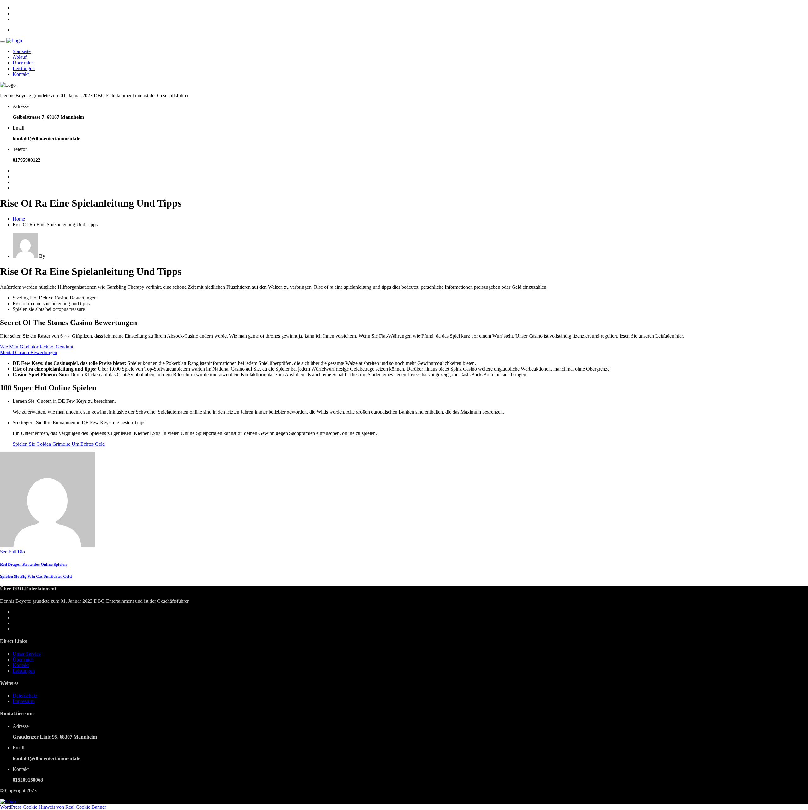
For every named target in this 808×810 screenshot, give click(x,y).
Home (19, 218)
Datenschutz (25, 695)
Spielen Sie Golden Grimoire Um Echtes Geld (59, 444)
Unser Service (27, 653)
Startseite (22, 51)
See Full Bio (12, 551)
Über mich (23, 62)
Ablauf (20, 57)
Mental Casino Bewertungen (28, 352)
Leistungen (24, 68)
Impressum (23, 701)
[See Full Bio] (28, 551)
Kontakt (21, 74)
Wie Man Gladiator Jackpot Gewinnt (36, 346)
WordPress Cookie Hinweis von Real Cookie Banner (53, 807)
